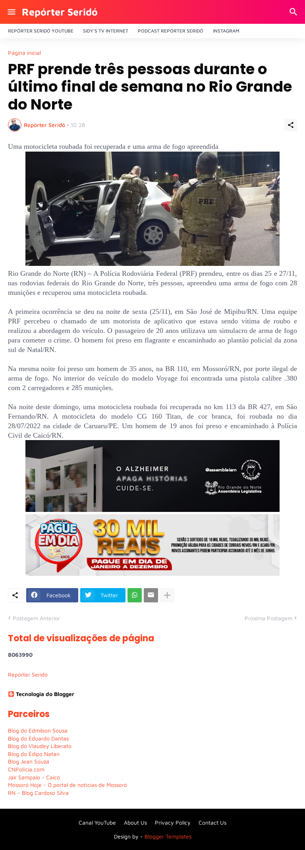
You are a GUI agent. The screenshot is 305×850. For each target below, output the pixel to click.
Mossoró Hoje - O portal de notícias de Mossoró (67, 784)
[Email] (151, 595)
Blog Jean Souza (28, 761)
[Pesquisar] (294, 11)
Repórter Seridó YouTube (40, 31)
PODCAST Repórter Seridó (170, 31)
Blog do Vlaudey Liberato (39, 745)
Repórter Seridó (60, 11)
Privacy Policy (173, 822)
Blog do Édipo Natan (34, 753)
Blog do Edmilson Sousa (38, 730)
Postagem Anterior (36, 618)
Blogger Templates (168, 836)
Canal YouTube (97, 822)
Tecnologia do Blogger (45, 693)
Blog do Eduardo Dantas (38, 738)
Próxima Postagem (268, 618)
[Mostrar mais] (167, 595)
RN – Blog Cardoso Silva (38, 792)
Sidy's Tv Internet (105, 31)
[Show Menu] (11, 12)
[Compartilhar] (290, 125)
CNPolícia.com (26, 769)
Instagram (226, 31)
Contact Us (212, 822)
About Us (135, 822)
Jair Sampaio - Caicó (34, 777)
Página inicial (24, 53)
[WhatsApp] (134, 595)
